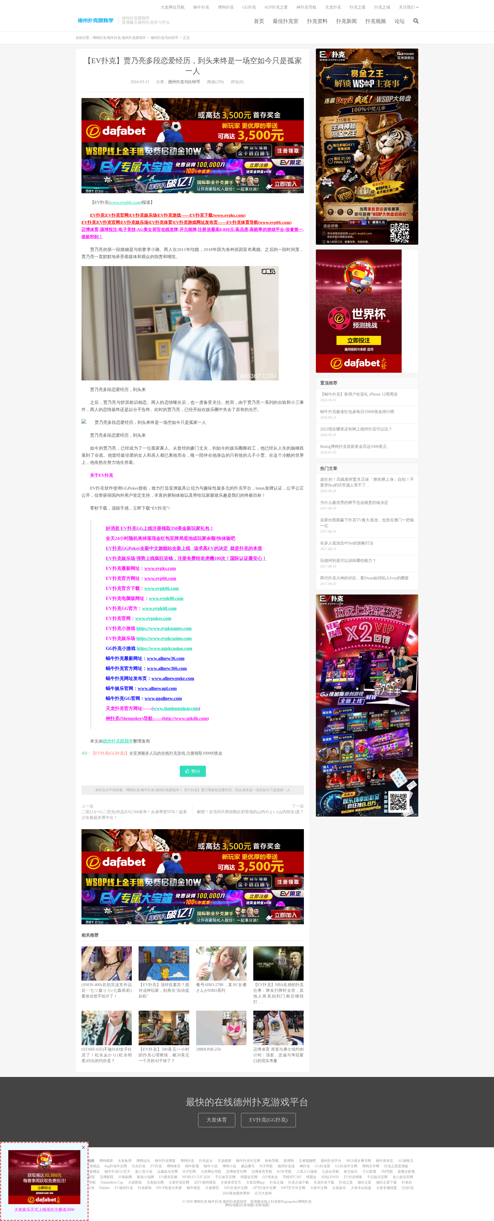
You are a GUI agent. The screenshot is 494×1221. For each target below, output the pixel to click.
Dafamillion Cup (112, 1182)
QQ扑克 (408, 1188)
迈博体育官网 (236, 1172)
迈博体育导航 (262, 1172)
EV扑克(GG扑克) (268, 1120)
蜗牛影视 (192, 1166)
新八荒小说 (143, 1172)
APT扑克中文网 (264, 1188)
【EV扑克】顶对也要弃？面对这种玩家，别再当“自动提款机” (164, 990)
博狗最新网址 (89, 1172)
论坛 (400, 21)
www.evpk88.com (166, 598)
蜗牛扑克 (201, 7)
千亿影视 (369, 1172)
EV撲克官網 (168, 1177)
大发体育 (216, 1120)
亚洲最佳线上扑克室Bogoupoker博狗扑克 (280, 1202)
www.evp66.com (125, 202)
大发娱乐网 (155, 1182)
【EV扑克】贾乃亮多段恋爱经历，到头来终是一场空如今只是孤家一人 (236, 790)
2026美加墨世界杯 (236, 1193)
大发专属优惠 (386, 1188)
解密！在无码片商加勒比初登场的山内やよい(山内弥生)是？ (250, 812)
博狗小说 (229, 1166)
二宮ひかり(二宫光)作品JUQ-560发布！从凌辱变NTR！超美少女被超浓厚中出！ (134, 815)
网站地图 (232, 1205)
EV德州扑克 (124, 1188)
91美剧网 (125, 1177)
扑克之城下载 (298, 1182)
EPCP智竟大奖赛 (169, 1188)
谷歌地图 (262, 1205)
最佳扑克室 (285, 21)
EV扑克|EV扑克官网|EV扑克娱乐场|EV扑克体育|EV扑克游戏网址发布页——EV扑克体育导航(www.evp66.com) (186, 222)
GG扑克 (249, 7)
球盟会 (311, 1177)
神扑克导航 (306, 7)
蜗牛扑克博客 (165, 1161)
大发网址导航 (173, 7)
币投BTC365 (292, 1177)
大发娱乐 (339, 1188)
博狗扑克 (226, 7)
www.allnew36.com (165, 658)
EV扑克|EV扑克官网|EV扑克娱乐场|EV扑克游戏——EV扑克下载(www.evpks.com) (168, 215)
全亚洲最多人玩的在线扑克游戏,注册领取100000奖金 (175, 753)
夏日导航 (89, 1182)
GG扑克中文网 (346, 1166)
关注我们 (407, 7)
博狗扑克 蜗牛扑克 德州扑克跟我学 (95, 20)
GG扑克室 (322, 1166)
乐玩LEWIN (330, 1177)
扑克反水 (206, 1161)
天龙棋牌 (224, 1161)
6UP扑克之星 (276, 7)
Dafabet (104, 1188)
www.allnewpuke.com (173, 678)
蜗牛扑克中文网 (248, 1161)
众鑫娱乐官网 (167, 1172)
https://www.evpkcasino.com (164, 638)
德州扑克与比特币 (164, 38)
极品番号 (248, 1166)
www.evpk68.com (159, 608)
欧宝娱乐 (351, 1172)
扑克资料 (317, 21)
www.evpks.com (160, 568)
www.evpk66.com (161, 588)
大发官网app (255, 1182)
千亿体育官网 (225, 1177)
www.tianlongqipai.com (176, 708)
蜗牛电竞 (193, 1188)
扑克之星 (358, 7)
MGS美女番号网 (358, 1161)
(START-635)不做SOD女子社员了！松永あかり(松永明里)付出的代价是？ (106, 1055)
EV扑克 (156, 1166)
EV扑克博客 (353, 1177)
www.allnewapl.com (157, 688)
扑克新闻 (346, 21)
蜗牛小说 (211, 1166)
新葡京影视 (406, 1172)
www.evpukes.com (153, 618)
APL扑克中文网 (236, 1188)
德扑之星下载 (386, 1182)
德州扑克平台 (331, 1161)
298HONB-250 (208, 1049)
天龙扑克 (333, 7)
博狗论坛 (143, 1161)
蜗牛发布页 (384, 1161)
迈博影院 (106, 1177)
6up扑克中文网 (116, 1166)
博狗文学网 (370, 1166)
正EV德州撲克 (205, 1182)
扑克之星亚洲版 (396, 1166)
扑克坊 (407, 1182)
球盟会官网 (249, 1177)
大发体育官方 (231, 1182)
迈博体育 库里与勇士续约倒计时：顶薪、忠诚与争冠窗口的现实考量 (278, 1055)
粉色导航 (272, 1161)
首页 (259, 21)
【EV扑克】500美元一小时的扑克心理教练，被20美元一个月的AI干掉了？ (164, 1055)
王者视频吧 (307, 1161)
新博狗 (289, 1161)
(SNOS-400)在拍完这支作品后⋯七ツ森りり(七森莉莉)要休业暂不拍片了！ (106, 990)
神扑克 (305, 1166)
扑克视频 (375, 21)
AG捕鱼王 (405, 1161)
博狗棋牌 (106, 1161)
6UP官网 (189, 1172)
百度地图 (247, 1205)
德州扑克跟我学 (118, 741)
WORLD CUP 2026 (196, 1177)
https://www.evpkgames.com (164, 628)
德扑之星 (364, 1182)
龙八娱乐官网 (403, 1177)
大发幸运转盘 (361, 1188)
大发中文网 (318, 1188)
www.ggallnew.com (163, 698)
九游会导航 (330, 1172)
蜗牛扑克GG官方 (117, 1172)
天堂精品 (93, 1166)
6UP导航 (266, 1166)
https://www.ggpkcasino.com (164, 648)
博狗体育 (173, 1166)
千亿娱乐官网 (377, 1177)
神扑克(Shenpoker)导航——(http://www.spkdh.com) (157, 718)
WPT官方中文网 (293, 1188)
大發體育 (212, 1188)
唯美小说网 (145, 1177)
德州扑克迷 (286, 1166)
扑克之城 (382, 7)
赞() (195, 771)
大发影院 (135, 1182)
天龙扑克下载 (324, 1182)
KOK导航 (284, 1172)
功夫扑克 (139, 1166)
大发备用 (125, 1161)
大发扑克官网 (179, 1182)
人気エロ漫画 (306, 1172)
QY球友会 (270, 1177)
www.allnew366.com (167, 668)
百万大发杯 (263, 1193)
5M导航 (387, 1172)
